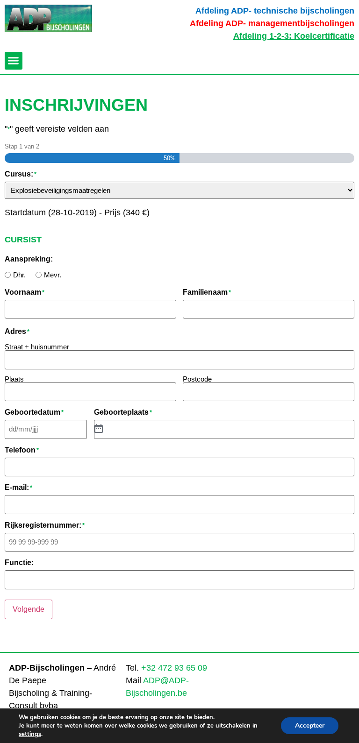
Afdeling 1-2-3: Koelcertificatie (293, 36)
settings (30, 734)
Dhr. (19, 274)
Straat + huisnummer (37, 346)
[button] (13, 61)
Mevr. (52, 274)
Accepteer (309, 725)
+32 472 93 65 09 (174, 667)
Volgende (28, 609)
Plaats (14, 378)
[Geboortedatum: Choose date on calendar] (98, 429)
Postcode (197, 378)
